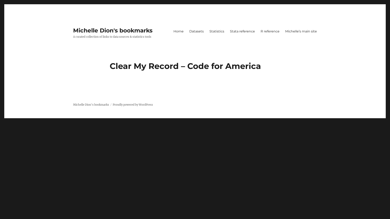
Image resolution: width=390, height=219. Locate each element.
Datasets (196, 31)
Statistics (216, 31)
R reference (270, 31)
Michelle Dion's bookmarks (113, 30)
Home (178, 31)
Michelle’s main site (301, 31)
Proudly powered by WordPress (133, 104)
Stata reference (242, 31)
